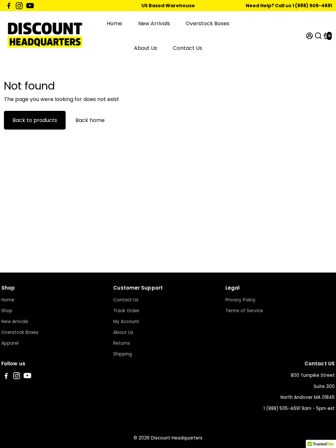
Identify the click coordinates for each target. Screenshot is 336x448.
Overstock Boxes (207, 23)
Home (114, 23)
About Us (145, 48)
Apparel (10, 343)
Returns (121, 343)
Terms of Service (244, 311)
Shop (6, 311)
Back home (90, 120)
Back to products (34, 120)
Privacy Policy (240, 300)
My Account (126, 321)
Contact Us (187, 48)
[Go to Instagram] (19, 5)
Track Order (126, 311)
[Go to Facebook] (8, 5)
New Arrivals (154, 23)
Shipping (122, 354)
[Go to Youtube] (30, 5)
